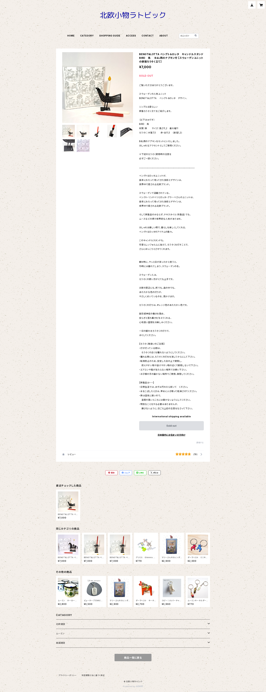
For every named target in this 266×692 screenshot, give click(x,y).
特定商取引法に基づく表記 (93, 675)
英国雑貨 (60, 643)
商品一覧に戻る (133, 657)
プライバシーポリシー (67, 675)
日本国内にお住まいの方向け (171, 435)
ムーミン (60, 633)
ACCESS (131, 35)
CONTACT (148, 35)
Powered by (129, 686)
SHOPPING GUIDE (109, 35)
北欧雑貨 (60, 624)
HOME (71, 35)
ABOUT (163, 35)
